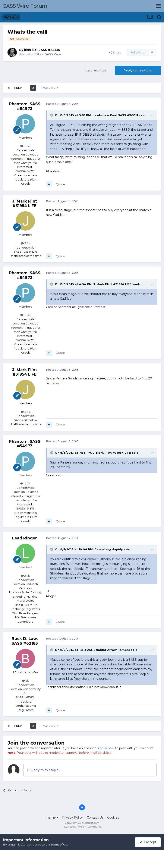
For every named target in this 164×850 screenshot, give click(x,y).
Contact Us (95, 817)
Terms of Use (60, 844)
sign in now (105, 748)
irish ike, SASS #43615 (42, 50)
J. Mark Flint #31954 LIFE (24, 203)
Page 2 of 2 (49, 87)
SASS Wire (53, 54)
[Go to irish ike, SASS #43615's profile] (12, 52)
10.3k (27, 146)
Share (116, 52)
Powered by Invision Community (82, 826)
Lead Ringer (24, 538)
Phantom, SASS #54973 (24, 106)
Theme (51, 817)
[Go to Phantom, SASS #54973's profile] (25, 123)
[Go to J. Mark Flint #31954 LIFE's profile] (25, 221)
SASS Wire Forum (25, 6)
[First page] (9, 88)
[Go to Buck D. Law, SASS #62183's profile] (25, 658)
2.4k (27, 575)
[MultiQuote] (49, 184)
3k (27, 680)
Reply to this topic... (45, 770)
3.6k (27, 243)
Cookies (113, 817)
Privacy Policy (72, 817)
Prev (18, 87)
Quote (60, 184)
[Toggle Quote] (52, 115)
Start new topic (96, 70)
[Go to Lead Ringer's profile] (25, 553)
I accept (149, 842)
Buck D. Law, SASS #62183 (25, 641)
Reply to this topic (137, 70)
